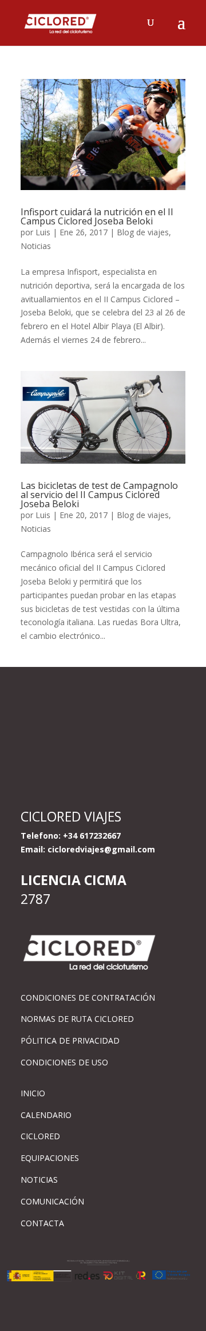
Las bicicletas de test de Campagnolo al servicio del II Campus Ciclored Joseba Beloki (99, 494)
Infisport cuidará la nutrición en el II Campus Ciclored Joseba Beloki (97, 216)
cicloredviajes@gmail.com (101, 849)
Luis (42, 232)
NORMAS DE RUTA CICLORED (77, 1018)
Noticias (36, 245)
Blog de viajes (143, 232)
